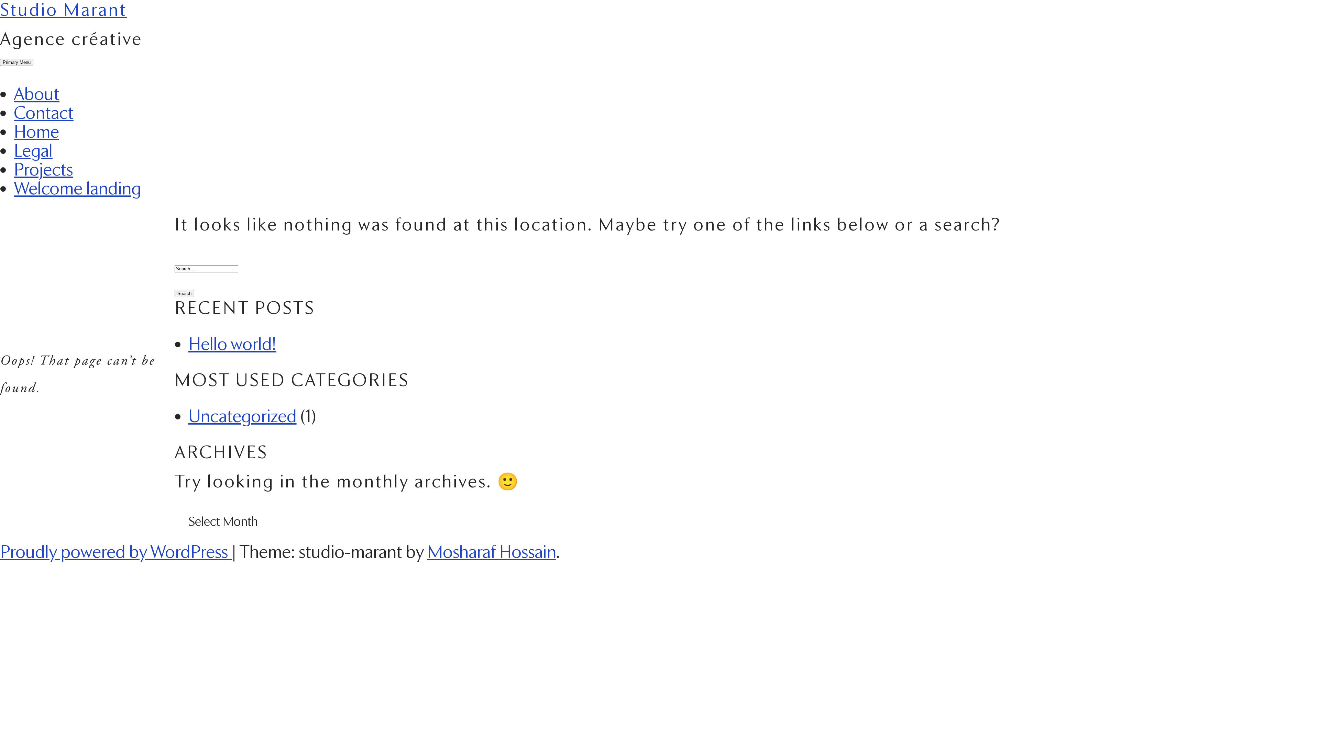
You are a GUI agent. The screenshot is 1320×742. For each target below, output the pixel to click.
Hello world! (232, 343)
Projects (43, 169)
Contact (44, 112)
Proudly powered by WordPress (116, 551)
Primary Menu (17, 62)
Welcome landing (77, 188)
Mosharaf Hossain (491, 551)
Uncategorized (242, 415)
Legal (33, 150)
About (36, 93)
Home (36, 131)
